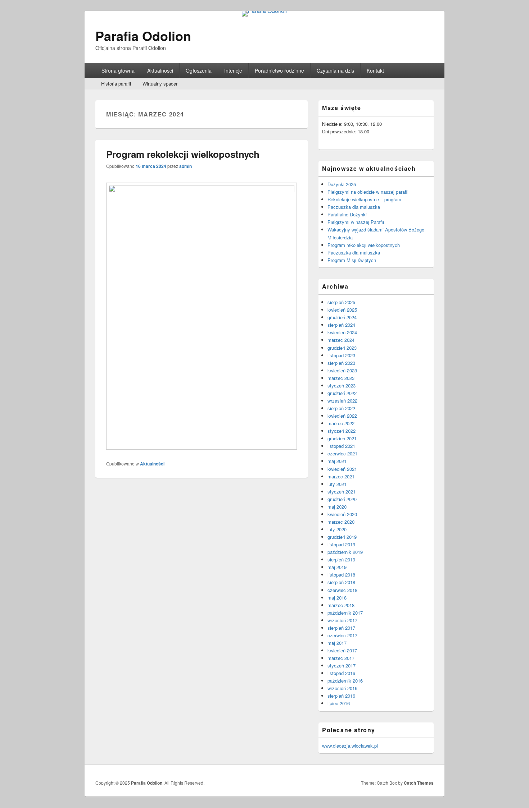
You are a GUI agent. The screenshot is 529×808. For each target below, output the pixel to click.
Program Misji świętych (351, 260)
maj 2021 (337, 461)
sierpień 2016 (341, 695)
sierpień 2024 (341, 324)
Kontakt (375, 70)
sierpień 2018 (341, 582)
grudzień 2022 (342, 393)
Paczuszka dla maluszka (353, 206)
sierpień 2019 (341, 559)
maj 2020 (337, 506)
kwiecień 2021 (342, 468)
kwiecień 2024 (342, 332)
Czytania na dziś (335, 70)
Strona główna (118, 70)
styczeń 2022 (341, 430)
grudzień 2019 (342, 536)
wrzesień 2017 (342, 620)
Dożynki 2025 (341, 184)
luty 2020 (337, 529)
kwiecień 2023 (342, 370)
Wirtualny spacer (160, 83)
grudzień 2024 (342, 317)
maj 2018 (337, 597)
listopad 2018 (341, 574)
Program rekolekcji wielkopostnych (182, 154)
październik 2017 (345, 612)
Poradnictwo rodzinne (279, 70)
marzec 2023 (340, 378)
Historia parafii (116, 83)
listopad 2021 (341, 445)
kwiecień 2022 (342, 415)
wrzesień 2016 (342, 688)
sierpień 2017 (341, 627)
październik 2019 (345, 551)
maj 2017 (337, 642)
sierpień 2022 (341, 408)
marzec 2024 (340, 339)
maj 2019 (337, 567)
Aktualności (160, 70)
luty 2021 (337, 484)
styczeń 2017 (341, 665)
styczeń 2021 (341, 491)
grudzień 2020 (342, 499)
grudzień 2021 (342, 438)
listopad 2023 (341, 355)
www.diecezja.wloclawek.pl (350, 745)
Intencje (233, 70)
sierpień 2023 (341, 362)
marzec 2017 (340, 658)
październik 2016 (345, 680)
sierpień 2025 (341, 302)
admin (185, 166)
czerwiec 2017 (342, 635)
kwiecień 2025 (342, 309)
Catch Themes (419, 783)
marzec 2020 (340, 521)
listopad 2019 (341, 544)
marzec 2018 (340, 605)
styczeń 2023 (341, 385)
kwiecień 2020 (342, 514)
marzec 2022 (340, 423)
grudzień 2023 (342, 347)
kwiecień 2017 (342, 650)
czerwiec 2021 (342, 453)
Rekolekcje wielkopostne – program (364, 199)
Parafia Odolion (143, 35)
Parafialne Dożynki (347, 214)
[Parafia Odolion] (265, 10)
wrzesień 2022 (342, 400)
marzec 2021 (340, 476)
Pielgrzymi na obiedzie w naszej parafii (367, 191)
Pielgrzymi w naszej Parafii (355, 222)
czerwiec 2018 (342, 590)
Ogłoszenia (199, 70)
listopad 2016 (341, 673)
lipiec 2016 (338, 703)
